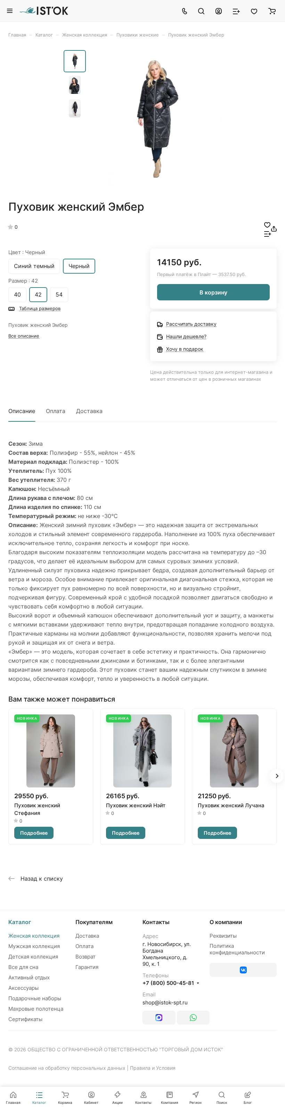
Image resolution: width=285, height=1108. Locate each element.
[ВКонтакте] (243, 970)
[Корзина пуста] (272, 10)
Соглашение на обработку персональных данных (66, 1068)
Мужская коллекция (34, 946)
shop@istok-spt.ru (165, 1002)
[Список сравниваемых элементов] (236, 10)
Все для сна (23, 967)
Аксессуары (23, 988)
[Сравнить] (267, 233)
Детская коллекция (33, 956)
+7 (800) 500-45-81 (168, 983)
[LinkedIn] (159, 1018)
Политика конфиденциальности (237, 949)
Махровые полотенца (35, 1008)
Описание (21, 410)
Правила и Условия (153, 1068)
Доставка (89, 410)
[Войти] (218, 10)
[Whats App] (193, 1018)
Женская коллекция (33, 935)
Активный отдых (29, 977)
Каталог (19, 922)
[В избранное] (267, 224)
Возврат (85, 956)
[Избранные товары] (254, 10)
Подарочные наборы (34, 998)
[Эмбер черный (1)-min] (155, 119)
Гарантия (86, 967)
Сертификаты (25, 1019)
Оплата (55, 410)
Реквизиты (223, 935)
